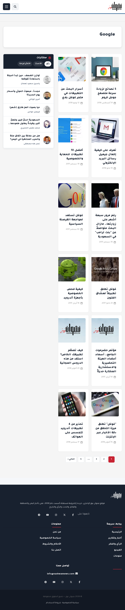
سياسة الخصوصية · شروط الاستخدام (62, 603)
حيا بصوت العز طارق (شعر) (25, 107)
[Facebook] (73, 515)
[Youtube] (47, 515)
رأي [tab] (47, 64)
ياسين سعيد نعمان (30, 84)
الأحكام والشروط (51, 544)
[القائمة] (6, 6)
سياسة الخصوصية (50, 538)
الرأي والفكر (115, 544)
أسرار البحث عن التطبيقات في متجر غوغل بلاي (72, 93)
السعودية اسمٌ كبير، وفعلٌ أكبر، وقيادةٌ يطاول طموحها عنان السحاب (25, 123)
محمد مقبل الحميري (30, 128)
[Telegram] (39, 515)
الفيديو (118, 550)
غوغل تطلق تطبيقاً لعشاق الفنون (106, 293)
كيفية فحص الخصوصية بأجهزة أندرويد (73, 293)
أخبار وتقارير (115, 538)
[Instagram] (56, 515)
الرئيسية (117, 532)
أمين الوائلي (34, 99)
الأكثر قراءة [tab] (24, 64)
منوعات (117, 556)
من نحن (57, 532)
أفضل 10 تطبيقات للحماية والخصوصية (71, 154)
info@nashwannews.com (60, 574)
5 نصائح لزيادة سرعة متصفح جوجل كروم (106, 93)
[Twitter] (64, 515)
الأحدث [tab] (38, 64)
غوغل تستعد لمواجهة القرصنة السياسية (71, 219)
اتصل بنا (56, 550)
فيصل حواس (34, 112)
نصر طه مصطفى (32, 144)
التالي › (71, 459)
